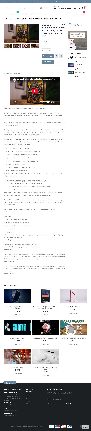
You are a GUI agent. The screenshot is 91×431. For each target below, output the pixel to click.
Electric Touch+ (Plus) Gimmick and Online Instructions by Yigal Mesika (45, 307)
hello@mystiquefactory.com (11, 410)
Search (32, 8)
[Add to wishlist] (56, 56)
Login (85, 2)
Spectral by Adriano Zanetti (17, 367)
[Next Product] (64, 25)
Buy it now (47, 61)
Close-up (11, 19)
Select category (22, 8)
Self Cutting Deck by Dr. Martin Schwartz (45, 338)
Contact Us (78, 2)
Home (5, 19)
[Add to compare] (61, 56)
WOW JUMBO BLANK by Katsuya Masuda (74, 338)
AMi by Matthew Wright (17, 338)
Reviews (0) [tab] (17, 73)
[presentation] (6, 46)
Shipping (28, 394)
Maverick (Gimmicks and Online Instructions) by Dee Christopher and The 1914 (53, 30)
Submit (68, 404)
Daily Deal (60, 2)
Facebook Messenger (10, 405)
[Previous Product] (63, 25)
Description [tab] (8, 73)
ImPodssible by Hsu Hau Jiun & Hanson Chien (45, 368)
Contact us (28, 397)
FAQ (27, 403)
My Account (52, 2)
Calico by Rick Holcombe (74, 307)
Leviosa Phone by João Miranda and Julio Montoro (17, 307)
